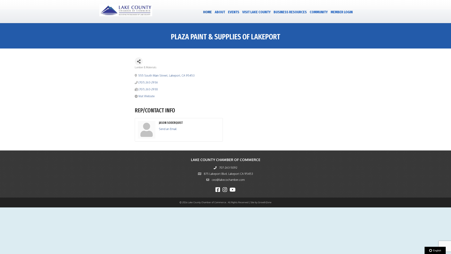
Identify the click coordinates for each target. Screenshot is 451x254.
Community (319, 12)
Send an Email (168, 129)
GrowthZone (264, 202)
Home (207, 12)
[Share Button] (139, 61)
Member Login (342, 12)
